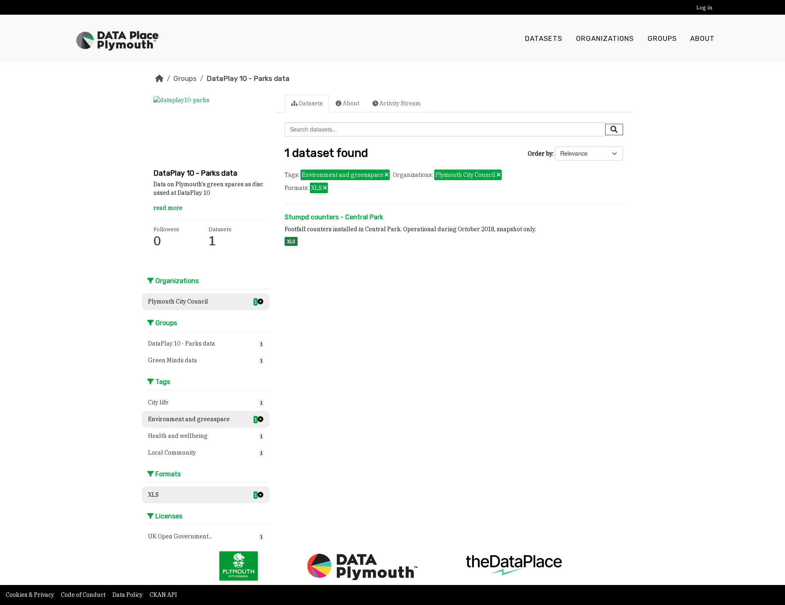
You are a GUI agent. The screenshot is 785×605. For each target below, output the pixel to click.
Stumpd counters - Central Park (334, 217)
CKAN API (163, 594)
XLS (291, 241)
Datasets (543, 38)
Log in (704, 7)
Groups (662, 38)
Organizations (605, 38)
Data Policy (128, 594)
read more (167, 208)
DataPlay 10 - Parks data (247, 78)
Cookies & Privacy (30, 594)
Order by (540, 153)
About (702, 38)
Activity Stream (399, 103)
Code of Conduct (84, 594)
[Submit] (614, 129)
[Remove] (386, 175)
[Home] (159, 78)
